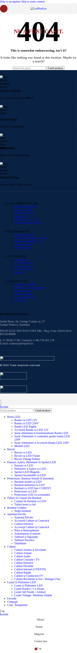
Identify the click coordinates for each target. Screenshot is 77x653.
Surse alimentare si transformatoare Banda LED (41, 433)
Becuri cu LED (23, 209)
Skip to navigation (10, 1)
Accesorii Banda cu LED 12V (31, 429)
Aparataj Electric (23, 517)
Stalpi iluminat (22, 510)
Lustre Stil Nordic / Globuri (29, 592)
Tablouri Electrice (24, 540)
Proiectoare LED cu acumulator (32, 494)
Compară (12, 601)
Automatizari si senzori (27, 533)
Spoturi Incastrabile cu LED (30, 475)
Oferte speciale (22, 247)
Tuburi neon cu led (25, 504)
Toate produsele (23, 244)
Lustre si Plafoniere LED (28, 241)
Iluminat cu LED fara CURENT (32, 488)
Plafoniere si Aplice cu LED (30, 468)
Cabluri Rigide (22, 572)
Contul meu (21, 259)
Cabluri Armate (23, 553)
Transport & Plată (24, 297)
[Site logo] (39, 8)
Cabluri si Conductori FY (28, 575)
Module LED (22, 446)
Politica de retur (23, 291)
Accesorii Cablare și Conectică (31, 520)
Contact (18, 272)
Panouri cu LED (23, 213)
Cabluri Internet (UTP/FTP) (30, 569)
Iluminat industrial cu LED (29, 484)
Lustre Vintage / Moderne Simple (33, 595)
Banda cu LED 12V (25, 206)
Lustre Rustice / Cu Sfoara (29, 588)
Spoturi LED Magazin (27, 471)
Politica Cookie (23, 294)
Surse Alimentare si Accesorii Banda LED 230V (41, 442)
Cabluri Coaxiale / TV (27, 559)
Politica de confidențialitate (29, 287)
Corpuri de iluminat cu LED (30, 238)
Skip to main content (33, 1)
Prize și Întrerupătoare (26, 530)
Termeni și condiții (24, 284)
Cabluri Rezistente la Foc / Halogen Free (37, 579)
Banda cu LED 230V (26, 423)
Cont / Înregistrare (17, 604)
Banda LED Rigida (25, 426)
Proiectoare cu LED (25, 219)
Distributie (20, 543)
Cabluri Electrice (23, 523)
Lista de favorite (23, 269)
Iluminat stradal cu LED (28, 222)
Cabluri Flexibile (23, 566)
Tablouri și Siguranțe (26, 536)
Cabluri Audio (22, 556)
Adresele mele (22, 266)
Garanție (19, 300)
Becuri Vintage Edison (27, 459)
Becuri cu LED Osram (27, 455)
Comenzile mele (23, 262)
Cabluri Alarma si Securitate (30, 549)
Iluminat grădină (23, 234)
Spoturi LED (21, 216)
